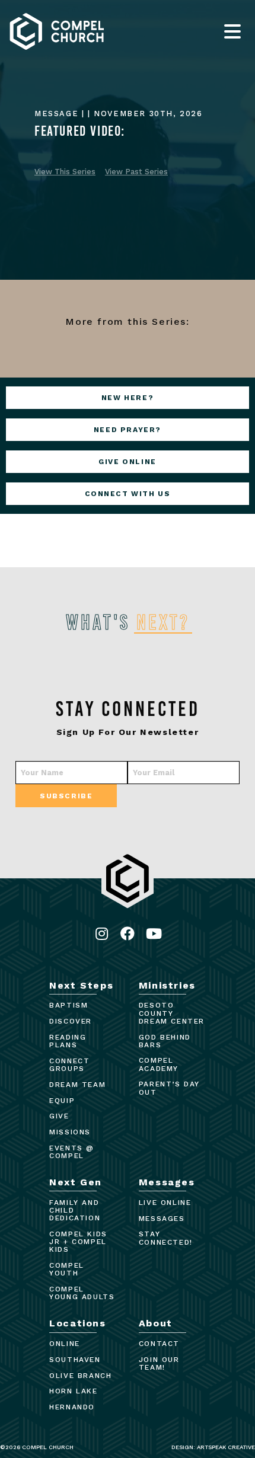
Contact (159, 1343)
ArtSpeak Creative (226, 1447)
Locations (77, 1323)
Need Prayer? (127, 430)
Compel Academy (159, 1064)
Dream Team (77, 1084)
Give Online (127, 462)
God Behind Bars (165, 1041)
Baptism (68, 1005)
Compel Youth (66, 1269)
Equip (62, 1100)
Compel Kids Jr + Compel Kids (78, 1242)
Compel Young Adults (81, 1293)
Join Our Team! (159, 1363)
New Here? (127, 398)
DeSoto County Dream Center (172, 1013)
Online (64, 1343)
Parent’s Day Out (169, 1088)
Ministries (167, 985)
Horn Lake (73, 1391)
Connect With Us (128, 494)
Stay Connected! (166, 1238)
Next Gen (75, 1182)
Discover (70, 1021)
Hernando (72, 1407)
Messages (167, 1182)
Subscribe (66, 796)
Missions (70, 1132)
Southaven (74, 1359)
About (156, 1323)
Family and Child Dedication (74, 1210)
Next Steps (81, 985)
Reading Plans (67, 1041)
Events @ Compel (71, 1152)
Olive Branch (80, 1375)
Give (59, 1116)
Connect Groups (69, 1065)
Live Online (165, 1202)
